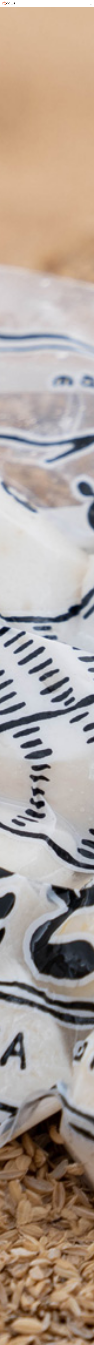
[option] (47, 672)
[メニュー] (90, 3)
